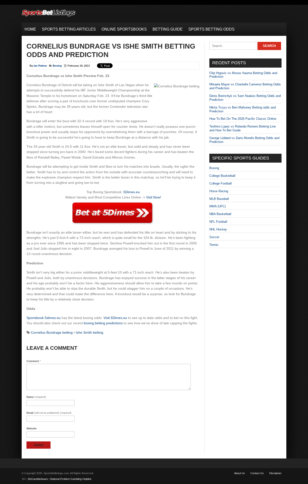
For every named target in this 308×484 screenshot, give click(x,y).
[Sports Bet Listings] (49, 16)
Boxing (57, 65)
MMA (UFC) (217, 206)
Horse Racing (218, 191)
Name (36, 396)
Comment (33, 361)
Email (48, 412)
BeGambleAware (38, 479)
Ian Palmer (40, 65)
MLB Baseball (219, 199)
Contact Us (257, 473)
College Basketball (222, 176)
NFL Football (218, 221)
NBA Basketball (220, 214)
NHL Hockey (218, 229)
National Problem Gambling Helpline (70, 479)
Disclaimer (275, 473)
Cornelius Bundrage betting (52, 332)
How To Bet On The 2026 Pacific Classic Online (242, 119)
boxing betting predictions (103, 323)
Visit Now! (153, 197)
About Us (239, 473)
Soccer (214, 237)
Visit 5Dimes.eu (115, 318)
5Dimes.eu (131, 192)
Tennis (213, 245)
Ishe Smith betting (89, 332)
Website (31, 428)
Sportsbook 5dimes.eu (43, 318)
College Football (220, 183)
